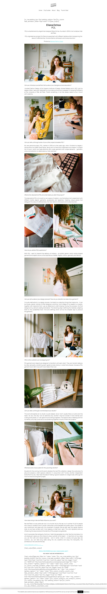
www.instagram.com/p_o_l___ (33, 545)
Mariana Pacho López (56, 41)
